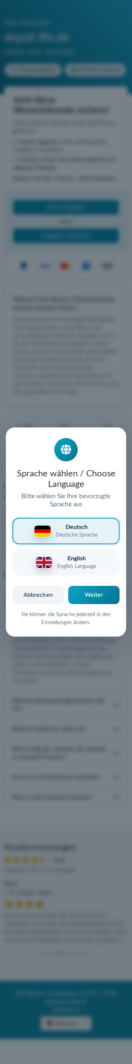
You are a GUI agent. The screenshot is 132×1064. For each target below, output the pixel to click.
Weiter (94, 595)
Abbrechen (38, 595)
